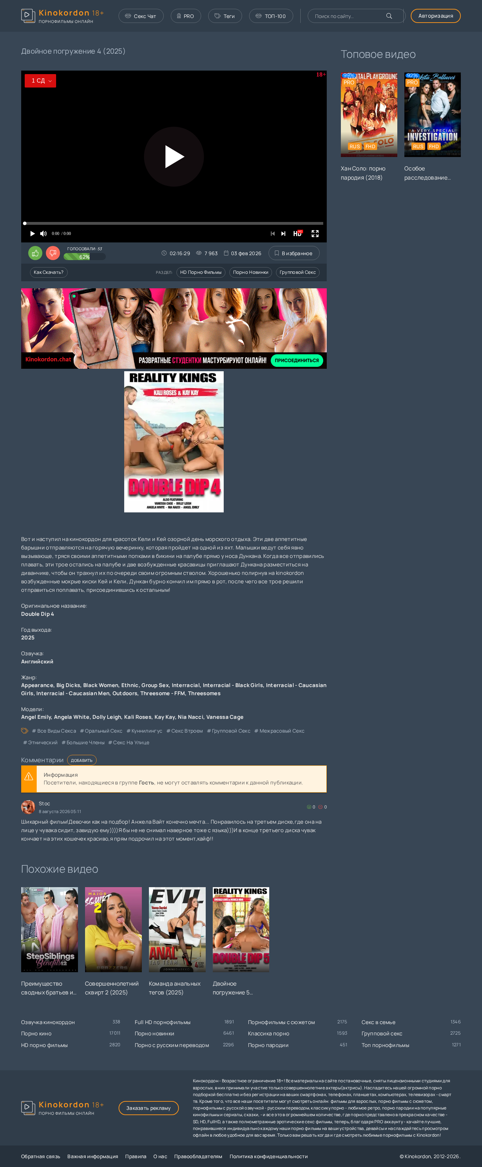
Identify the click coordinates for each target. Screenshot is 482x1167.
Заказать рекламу (148, 1108)
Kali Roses (137, 717)
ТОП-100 (275, 16)
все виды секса (56, 730)
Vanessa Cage (225, 717)
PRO (189, 16)
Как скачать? (49, 272)
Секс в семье (379, 1022)
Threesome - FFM (162, 693)
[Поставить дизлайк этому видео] (53, 253)
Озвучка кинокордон (48, 1022)
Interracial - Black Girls (233, 685)
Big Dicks (68, 685)
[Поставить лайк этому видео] (35, 253)
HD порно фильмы (201, 272)
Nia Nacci (190, 717)
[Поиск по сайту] (389, 16)
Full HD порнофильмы (163, 1022)
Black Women (100, 685)
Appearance (37, 685)
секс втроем (187, 730)
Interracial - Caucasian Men (72, 693)
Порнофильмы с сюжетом (281, 1022)
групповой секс (231, 730)
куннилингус (147, 730)
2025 (28, 637)
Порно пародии (268, 1045)
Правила (135, 1156)
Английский (37, 661)
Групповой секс (298, 272)
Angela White (72, 717)
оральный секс (103, 730)
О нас (160, 1156)
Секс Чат (145, 16)
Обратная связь (40, 1156)
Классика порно (268, 1033)
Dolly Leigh (106, 717)
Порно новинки (251, 272)
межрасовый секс (282, 730)
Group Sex (155, 685)
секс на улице (131, 742)
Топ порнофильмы (386, 1045)
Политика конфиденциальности (269, 1156)
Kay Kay (165, 717)
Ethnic (130, 685)
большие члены (85, 742)
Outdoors (125, 693)
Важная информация (92, 1156)
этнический (43, 742)
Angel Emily (36, 717)
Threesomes (204, 693)
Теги (229, 16)
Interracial (186, 685)
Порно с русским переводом (172, 1045)
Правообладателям (198, 1156)
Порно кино (36, 1033)
